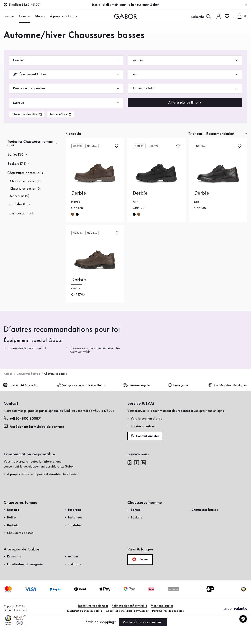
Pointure (137, 60)
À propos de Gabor (63, 16)
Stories (40, 16)
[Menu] (24, 616)
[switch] (20, 623)
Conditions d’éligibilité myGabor (127, 611)
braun (72, 214)
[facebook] (136, 462)
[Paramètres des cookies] (243, 619)
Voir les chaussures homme (142, 622)
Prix (134, 74)
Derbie (78, 193)
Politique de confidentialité (129, 606)
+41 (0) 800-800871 (25, 418)
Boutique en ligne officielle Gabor (83, 385)
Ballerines (75, 517)
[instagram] (129, 462)
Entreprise (14, 556)
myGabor (74, 564)
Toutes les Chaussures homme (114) (30, 143)
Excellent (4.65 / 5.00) (23, 385)
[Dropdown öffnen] (15, 16)
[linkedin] (143, 462)
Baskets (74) (16, 164)
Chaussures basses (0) (25, 188)
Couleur (18, 60)
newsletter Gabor (147, 4)
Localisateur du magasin (25, 564)
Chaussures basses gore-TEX (27, 348)
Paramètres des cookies (168, 611)
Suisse (143, 559)
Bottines (13, 509)
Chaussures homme (28, 374)
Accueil (8, 374)
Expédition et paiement (93, 606)
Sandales (74, 525)
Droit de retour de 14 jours (230, 385)
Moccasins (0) (19, 196)
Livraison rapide (139, 385)
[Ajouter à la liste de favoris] (116, 146)
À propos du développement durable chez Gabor (43, 474)
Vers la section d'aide (146, 418)
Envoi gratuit (181, 385)
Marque (18, 102)
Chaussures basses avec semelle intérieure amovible (95, 350)
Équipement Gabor (32, 74)
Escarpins (74, 509)
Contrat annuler (147, 436)
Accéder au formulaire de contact (37, 427)
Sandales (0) (17, 204)
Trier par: (196, 134)
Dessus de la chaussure (29, 88)
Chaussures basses (20, 533)
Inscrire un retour (143, 426)
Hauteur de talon (143, 88)
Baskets (12, 525)
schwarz (77, 214)
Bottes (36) (15, 154)
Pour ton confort (20, 213)
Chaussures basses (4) (24, 173)
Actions (73, 556)
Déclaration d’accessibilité (84, 611)
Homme (24, 16)
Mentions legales (162, 606)
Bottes (12, 517)
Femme (9, 16)
